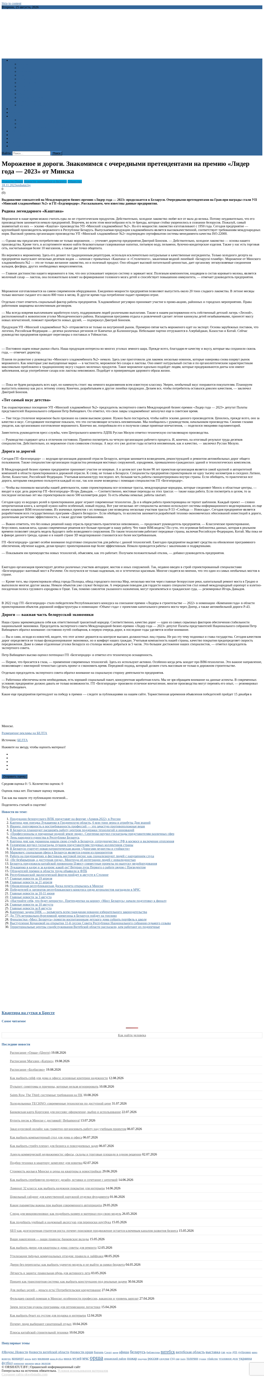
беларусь (138, 1351)
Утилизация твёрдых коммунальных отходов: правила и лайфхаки (57, 1256)
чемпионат (18, 1363)
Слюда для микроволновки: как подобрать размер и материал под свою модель (65, 1213)
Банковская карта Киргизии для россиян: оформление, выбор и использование (65, 1112)
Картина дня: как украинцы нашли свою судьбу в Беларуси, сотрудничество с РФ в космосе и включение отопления (92, 841)
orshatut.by (23, 185)
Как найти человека (132, 1035)
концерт (18, 1358)
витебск (168, 1351)
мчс (85, 1358)
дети (228, 1352)
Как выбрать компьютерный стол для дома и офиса (46, 1137)
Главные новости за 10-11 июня (32, 893)
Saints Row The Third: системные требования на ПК (46, 1095)
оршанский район (115, 1358)
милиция (43, 1358)
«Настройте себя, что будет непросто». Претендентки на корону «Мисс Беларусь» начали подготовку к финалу (88, 901)
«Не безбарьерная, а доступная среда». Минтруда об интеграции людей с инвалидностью (73, 860)
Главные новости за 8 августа (31, 908)
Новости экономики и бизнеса (45, 181)
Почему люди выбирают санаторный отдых (41, 1324)
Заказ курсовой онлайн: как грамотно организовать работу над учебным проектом (68, 1129)
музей (76, 1358)
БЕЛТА (22, 740)
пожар (132, 1358)
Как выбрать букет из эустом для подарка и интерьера (48, 1315)
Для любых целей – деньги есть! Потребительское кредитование (55, 1290)
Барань (99, 1352)
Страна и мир (27, 90)
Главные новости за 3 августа (31, 897)
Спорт (22, 86)
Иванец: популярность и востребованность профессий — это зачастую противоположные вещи (77, 826)
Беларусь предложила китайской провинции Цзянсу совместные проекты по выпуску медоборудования (83, 863)
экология (46, 1363)
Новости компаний (31, 101)
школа (37, 1363)
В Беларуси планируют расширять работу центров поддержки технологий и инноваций (72, 830)
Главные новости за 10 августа (31, 904)
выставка (213, 1352)
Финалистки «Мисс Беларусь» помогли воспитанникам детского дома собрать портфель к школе (78, 919)
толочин (192, 1358)
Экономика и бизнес (32, 97)
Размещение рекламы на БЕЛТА (24, 733)
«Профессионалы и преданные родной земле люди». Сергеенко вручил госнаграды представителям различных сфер (92, 834)
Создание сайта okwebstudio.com (24, 1374)
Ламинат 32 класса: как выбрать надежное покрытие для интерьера (57, 1188)
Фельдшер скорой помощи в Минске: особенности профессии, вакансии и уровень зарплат (74, 1298)
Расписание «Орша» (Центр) (30, 1052)
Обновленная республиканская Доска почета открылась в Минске (56, 886)
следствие (164, 1358)
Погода (15, 138)
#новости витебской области (49, 1352)
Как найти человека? (33, 105)
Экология (25, 94)
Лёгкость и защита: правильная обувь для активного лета (50, 1273)
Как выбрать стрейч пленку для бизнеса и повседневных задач (54, 1146)
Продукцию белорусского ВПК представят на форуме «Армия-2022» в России (65, 819)
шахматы (29, 1363)
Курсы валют (19, 134)
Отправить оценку (14, 776)
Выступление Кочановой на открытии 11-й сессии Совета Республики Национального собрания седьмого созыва (90, 923)
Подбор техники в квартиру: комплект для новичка (46, 1163)
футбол (7, 1363)
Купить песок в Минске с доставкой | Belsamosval (45, 1120)
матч (34, 1359)
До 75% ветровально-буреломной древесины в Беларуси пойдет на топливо (63, 915)
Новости (16, 60)
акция (115, 1352)
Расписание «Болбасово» (27, 1069)
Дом (21, 75)
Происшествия (28, 82)
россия (153, 1358)
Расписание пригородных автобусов (44, 123)
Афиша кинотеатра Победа (29, 112)
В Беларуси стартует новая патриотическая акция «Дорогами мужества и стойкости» (70, 848)
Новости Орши (12, 181)
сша (177, 1359)
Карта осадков (20, 142)
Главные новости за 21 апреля (31, 882)
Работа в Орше (20, 131)
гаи (223, 1352)
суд (172, 1358)
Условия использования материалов (83, 1370)
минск (68, 1358)
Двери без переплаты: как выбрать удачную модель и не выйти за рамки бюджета (67, 1264)
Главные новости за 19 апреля (31, 878)
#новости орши (81, 1352)
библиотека (153, 1352)
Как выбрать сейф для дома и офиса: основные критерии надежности (59, 1078)
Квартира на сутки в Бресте (28, 1012)
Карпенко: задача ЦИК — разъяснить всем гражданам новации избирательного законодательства (78, 912)
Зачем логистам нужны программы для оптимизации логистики (55, 1307)
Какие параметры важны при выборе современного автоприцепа (56, 1205)
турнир (202, 1359)
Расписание (18, 116)
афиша (124, 1352)
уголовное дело (228, 1358)
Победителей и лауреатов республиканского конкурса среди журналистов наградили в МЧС (75, 889)
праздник (142, 1359)
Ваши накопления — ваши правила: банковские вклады (49, 1239)
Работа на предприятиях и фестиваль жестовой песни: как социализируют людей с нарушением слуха (82, 856)
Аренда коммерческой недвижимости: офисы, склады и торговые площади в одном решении (75, 1154)
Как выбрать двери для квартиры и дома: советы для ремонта (53, 1247)
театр (183, 1359)
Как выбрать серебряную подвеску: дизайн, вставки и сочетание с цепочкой (64, 1180)
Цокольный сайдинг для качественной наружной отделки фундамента (59, 1196)
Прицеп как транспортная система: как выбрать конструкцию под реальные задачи (68, 1281)
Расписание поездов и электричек (42, 127)
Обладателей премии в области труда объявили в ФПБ (48, 871)
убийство (212, 1358)
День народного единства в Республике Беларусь (44, 837)
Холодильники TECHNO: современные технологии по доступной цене (60, 1103)
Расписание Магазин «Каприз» (32, 1061)
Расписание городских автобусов (41, 120)
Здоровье (24, 64)
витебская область (190, 1352)
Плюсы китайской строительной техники (39, 1332)
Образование (27, 71)
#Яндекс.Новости (15, 1352)
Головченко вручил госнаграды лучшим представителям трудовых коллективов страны (71, 845)
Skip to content (11, 3)
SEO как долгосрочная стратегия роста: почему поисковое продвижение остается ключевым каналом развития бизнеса (94, 1230)
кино (254, 1352)
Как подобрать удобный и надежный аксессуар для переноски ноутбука (60, 1222)
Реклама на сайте (22, 146)
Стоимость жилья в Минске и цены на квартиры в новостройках (55, 1171)
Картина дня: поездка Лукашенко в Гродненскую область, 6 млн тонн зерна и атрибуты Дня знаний (80, 822)
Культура (24, 67)
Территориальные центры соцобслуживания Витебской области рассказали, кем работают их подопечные (85, 927)
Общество (25, 79)
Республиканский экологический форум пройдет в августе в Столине (59, 874)
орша (96, 1357)
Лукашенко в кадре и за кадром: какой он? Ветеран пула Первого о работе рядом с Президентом (78, 867)
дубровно (244, 1352)
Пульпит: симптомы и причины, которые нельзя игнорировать (54, 1086)
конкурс (6, 1358)
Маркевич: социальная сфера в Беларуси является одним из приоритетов (61, 852)
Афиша (15, 108)
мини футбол (56, 1359)
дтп (234, 1352)
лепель (28, 1359)
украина (245, 1358)
